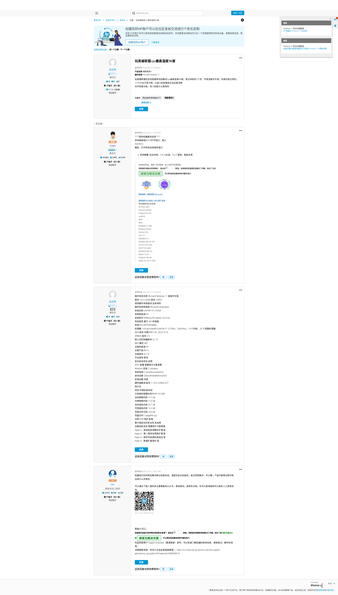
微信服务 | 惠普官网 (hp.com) (151, 194)
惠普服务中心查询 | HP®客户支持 (152, 201)
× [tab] (330, 18)
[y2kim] (113, 135)
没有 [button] (171, 277)
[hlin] (113, 474)
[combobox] (166, 13)
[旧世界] (113, 62)
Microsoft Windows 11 (152, 98)
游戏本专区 (110, 20)
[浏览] (96, 13)
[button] (240, 58)
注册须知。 (330, 590)
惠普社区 (97, 20)
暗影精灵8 (169, 98)
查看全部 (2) (146, 102)
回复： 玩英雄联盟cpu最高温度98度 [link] (144, 20)
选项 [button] (242, 20)
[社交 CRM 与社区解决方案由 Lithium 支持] (317, 584)
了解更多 (155, 42)
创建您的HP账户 (137, 42)
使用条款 (320, 590)
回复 (141, 109)
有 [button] (163, 277)
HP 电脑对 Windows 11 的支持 (295, 31)
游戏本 (122, 20)
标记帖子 (112, 93)
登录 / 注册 (237, 13)
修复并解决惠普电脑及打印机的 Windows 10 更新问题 (305, 48)
